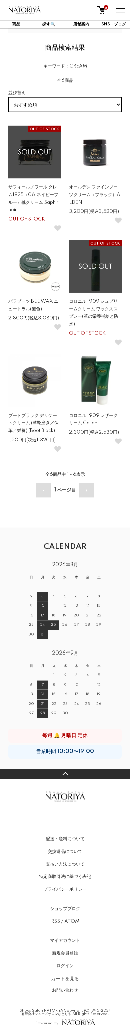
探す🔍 (48, 24)
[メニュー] (120, 10)
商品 (16, 24)
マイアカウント (65, 940)
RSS (55, 921)
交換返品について (65, 851)
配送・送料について (65, 839)
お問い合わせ (65, 990)
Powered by (46, 1023)
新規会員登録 (65, 953)
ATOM (71, 921)
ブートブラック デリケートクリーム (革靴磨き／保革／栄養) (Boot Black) (33, 423)
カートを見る (65, 978)
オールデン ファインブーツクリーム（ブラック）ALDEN (94, 195)
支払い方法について (65, 864)
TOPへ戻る (65, 774)
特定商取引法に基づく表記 (65, 876)
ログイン (65, 966)
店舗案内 (81, 24)
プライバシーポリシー (65, 889)
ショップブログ (65, 908)
